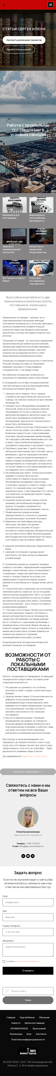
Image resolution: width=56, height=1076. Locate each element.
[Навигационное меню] (50, 4)
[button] (4, 4)
